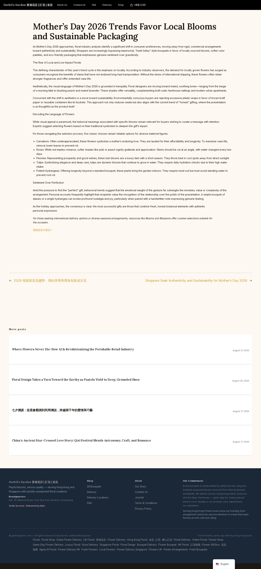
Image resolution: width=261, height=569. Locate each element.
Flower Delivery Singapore (132, 549)
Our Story (140, 486)
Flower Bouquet (167, 544)
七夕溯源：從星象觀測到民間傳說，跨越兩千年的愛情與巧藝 (52, 410)
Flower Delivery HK (69, 549)
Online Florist (199, 539)
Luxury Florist (72, 544)
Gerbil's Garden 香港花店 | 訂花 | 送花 (28, 5)
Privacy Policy (143, 508)
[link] (137, 5)
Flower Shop (216, 539)
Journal (139, 497)
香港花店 (101, 539)
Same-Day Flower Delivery (48, 544)
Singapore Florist (109, 544)
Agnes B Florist (47, 549)
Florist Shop (48, 539)
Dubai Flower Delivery (69, 539)
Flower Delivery (117, 539)
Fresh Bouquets (198, 549)
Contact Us (141, 492)
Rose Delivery (90, 544)
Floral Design (128, 544)
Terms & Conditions (146, 503)
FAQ (89, 503)
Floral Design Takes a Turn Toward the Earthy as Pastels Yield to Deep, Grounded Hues (76, 380)
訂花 (158, 539)
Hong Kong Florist (137, 539)
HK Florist (183, 544)
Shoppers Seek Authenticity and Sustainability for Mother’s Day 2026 (196, 280)
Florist (36, 539)
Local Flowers (107, 549)
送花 (151, 539)
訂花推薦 (195, 544)
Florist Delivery (182, 539)
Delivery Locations (97, 497)
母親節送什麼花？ (43, 229)
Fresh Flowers (89, 549)
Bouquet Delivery (147, 544)
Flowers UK (155, 549)
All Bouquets (94, 486)
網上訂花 (167, 539)
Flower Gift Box (211, 544)
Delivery (91, 492)
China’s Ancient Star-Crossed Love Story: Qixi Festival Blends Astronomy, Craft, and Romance (81, 440)
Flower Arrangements (176, 549)
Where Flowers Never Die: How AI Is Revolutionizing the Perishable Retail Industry (73, 349)
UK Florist (88, 539)
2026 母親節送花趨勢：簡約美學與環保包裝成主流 (50, 280)
